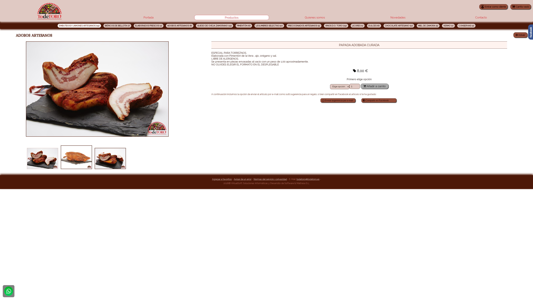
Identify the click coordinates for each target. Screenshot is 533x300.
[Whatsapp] (8, 291)
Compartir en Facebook (377, 100)
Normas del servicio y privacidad (270, 179)
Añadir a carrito (376, 86)
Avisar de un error (243, 179)
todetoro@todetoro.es (308, 179)
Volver (521, 35)
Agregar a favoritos (222, 179)
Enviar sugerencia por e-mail (338, 100)
